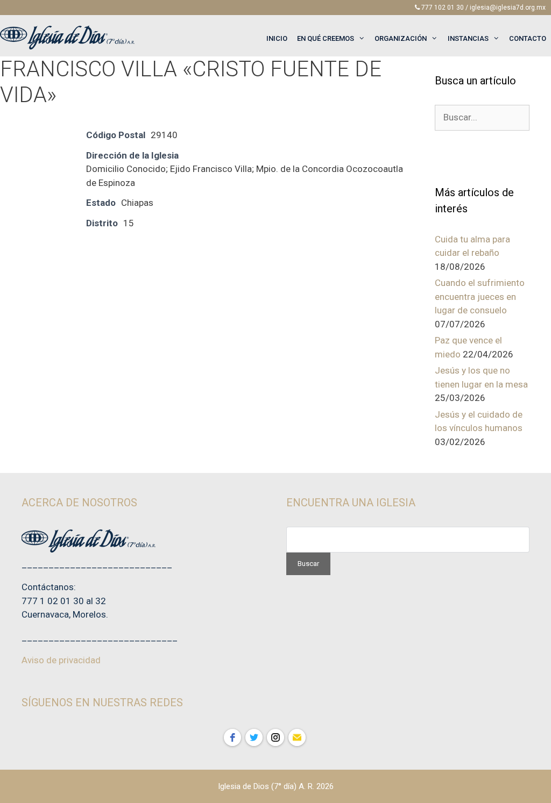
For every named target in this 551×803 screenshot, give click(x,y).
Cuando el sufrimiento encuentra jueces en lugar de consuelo (480, 296)
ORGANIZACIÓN (401, 38)
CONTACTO (527, 38)
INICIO (276, 38)
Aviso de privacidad (61, 660)
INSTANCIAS (468, 38)
